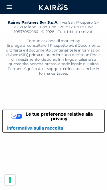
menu (9, 7)
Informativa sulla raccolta (35, 128)
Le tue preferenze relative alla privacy (59, 116)
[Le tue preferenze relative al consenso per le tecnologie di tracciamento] (10, 180)
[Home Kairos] (53, 7)
